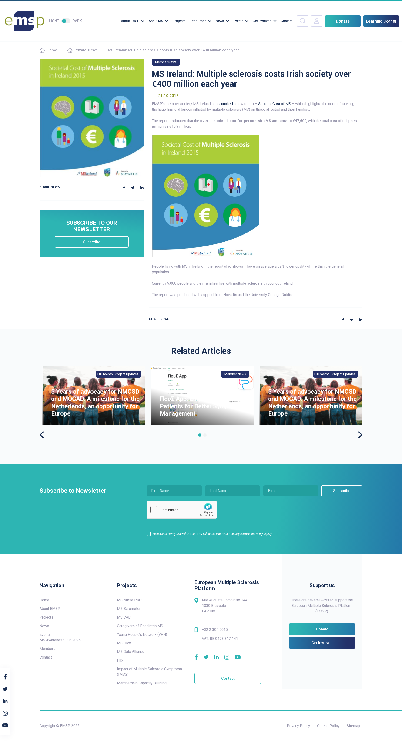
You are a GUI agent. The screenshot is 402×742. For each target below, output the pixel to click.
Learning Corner (381, 21)
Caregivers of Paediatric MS (140, 626)
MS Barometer (129, 608)
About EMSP (130, 21)
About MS (156, 21)
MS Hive (124, 643)
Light (54, 21)
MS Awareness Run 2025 (60, 640)
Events (238, 21)
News (220, 21)
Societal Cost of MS (275, 104)
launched (225, 104)
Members (47, 648)
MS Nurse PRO (129, 600)
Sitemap (353, 726)
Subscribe (91, 242)
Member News (166, 62)
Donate (343, 21)
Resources (198, 21)
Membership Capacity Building (142, 683)
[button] (199, 435)
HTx (120, 660)
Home (52, 50)
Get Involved (262, 21)
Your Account (316, 21)
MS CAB (124, 617)
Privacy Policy (298, 726)
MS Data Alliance (131, 651)
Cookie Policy (328, 726)
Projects (178, 21)
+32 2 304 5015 (215, 629)
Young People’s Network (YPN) (142, 634)
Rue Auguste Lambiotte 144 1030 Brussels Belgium (224, 605)
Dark (77, 21)
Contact (286, 21)
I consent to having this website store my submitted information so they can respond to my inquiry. (212, 534)
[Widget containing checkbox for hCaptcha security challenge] (182, 510)
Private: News (86, 50)
